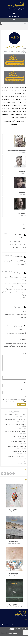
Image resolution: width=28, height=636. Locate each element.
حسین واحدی (18, 307)
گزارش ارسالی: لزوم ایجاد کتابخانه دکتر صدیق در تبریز (15, 420)
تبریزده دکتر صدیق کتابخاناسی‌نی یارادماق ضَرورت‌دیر (15, 415)
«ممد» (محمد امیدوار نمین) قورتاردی (16, 150)
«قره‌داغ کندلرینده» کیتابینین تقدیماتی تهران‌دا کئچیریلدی (16, 425)
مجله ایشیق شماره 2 (13, 573)
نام (25, 375)
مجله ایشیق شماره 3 (13, 541)
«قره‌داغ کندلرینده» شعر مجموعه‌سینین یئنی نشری (15, 431)
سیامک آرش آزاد (18, 326)
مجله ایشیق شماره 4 (13, 510)
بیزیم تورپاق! (22, 171)
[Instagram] (7, 624)
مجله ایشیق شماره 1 (13, 605)
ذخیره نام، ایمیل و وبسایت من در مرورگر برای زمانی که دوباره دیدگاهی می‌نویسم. (14, 400)
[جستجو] (1, 23)
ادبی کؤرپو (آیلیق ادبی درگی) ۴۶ (19, 452)
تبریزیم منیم (23, 462)
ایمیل (24, 382)
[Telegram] (11, 624)
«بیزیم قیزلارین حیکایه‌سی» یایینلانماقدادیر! (17, 457)
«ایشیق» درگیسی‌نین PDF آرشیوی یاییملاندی (16, 446)
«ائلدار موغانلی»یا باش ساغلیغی (15, 47)
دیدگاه (23, 353)
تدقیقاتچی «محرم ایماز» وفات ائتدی (18, 441)
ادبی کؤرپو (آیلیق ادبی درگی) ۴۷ (19, 436)
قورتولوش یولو (22, 213)
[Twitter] (2, 624)
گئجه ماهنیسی (22, 192)
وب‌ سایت (23, 389)
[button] (14, 13)
